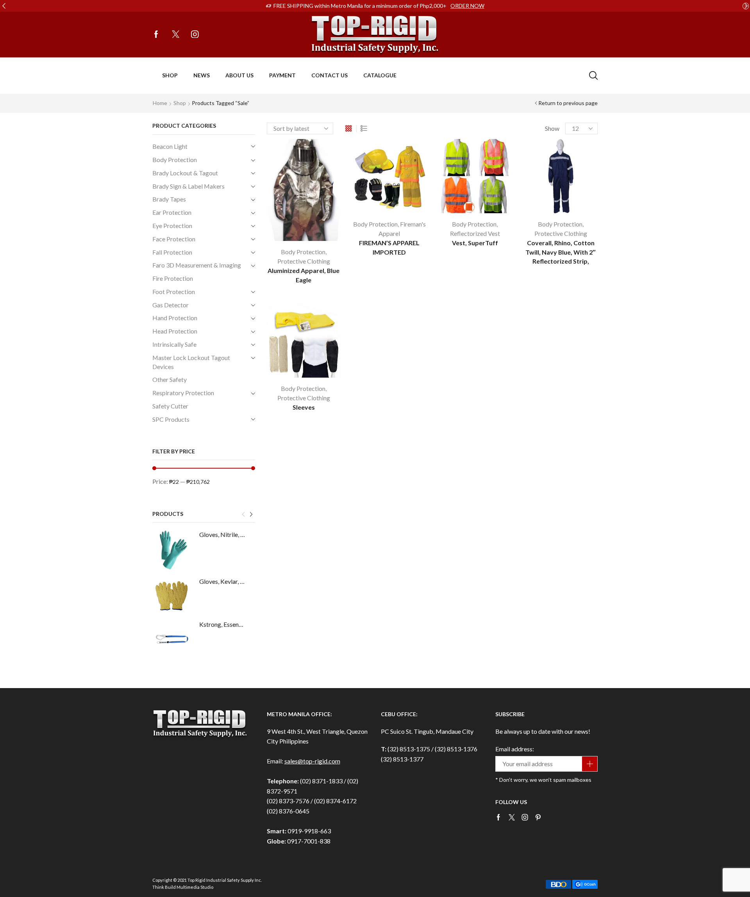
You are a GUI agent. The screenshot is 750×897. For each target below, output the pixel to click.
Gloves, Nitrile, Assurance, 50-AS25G (222, 534)
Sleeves (304, 407)
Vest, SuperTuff (475, 242)
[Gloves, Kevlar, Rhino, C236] (171, 596)
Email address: (514, 749)
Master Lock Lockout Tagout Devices (191, 362)
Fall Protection (172, 252)
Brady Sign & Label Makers (188, 186)
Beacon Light (170, 146)
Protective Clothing (303, 261)
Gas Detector (170, 305)
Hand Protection (174, 317)
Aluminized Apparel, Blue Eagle (303, 275)
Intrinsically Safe (174, 344)
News (201, 75)
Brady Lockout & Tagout (185, 173)
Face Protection (173, 239)
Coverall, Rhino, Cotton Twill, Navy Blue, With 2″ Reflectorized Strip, (560, 252)
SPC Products (170, 419)
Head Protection (174, 331)
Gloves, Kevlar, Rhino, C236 (222, 581)
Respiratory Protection (183, 392)
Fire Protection (172, 278)
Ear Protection (171, 212)
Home (160, 103)
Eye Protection (172, 225)
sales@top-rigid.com (312, 761)
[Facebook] (156, 34)
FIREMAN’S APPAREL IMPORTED (389, 247)
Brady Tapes (169, 199)
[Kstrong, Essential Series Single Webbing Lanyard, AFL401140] (171, 639)
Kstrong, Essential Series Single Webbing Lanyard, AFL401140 (222, 624)
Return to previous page (568, 103)
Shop (170, 75)
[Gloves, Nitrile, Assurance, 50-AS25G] (171, 549)
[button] (4, 6)
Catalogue (379, 75)
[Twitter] (176, 34)
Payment (282, 75)
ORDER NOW (467, 5)
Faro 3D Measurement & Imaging (196, 265)
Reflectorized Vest (475, 233)
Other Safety (169, 379)
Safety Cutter (170, 406)
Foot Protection (173, 291)
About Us (239, 75)
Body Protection (303, 251)
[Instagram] (195, 34)
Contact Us (329, 75)
